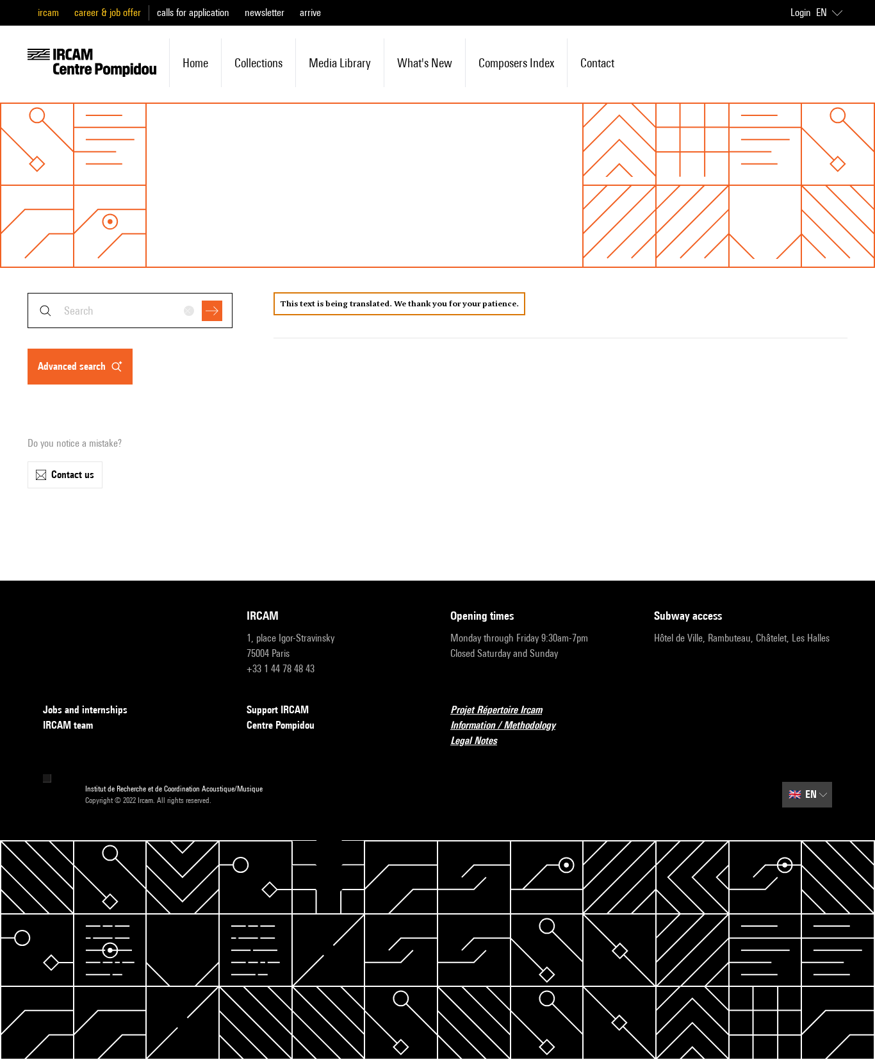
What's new (424, 63)
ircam (48, 12)
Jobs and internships (85, 710)
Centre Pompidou (281, 725)
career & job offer (107, 12)
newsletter (264, 12)
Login (800, 12)
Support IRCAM (278, 710)
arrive (310, 12)
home (195, 63)
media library (340, 63)
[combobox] (130, 310)
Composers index (516, 63)
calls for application (193, 12)
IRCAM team (68, 725)
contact (597, 63)
